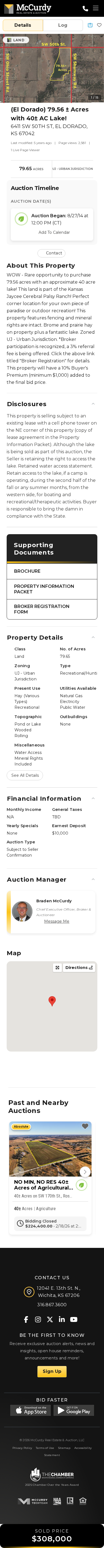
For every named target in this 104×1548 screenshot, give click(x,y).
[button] (90, 25)
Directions (77, 967)
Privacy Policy (22, 1448)
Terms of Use (45, 1448)
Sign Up (52, 1371)
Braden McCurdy (54, 900)
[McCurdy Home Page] (27, 7)
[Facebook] (26, 1319)
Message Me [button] (56, 921)
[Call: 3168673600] (85, 8)
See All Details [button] (25, 775)
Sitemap (64, 1448)
